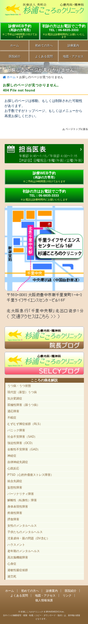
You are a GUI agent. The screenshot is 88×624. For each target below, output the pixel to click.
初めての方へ (44, 45)
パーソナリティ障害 (20, 494)
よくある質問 (44, 56)
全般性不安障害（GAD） (23, 449)
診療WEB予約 (19, 31)
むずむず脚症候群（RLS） (24, 424)
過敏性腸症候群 (17, 570)
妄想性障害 (14, 487)
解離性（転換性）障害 (22, 500)
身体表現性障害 (17, 506)
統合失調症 (14, 481)
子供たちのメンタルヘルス (25, 532)
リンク (67, 595)
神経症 (11, 455)
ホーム (14, 45)
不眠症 (11, 417)
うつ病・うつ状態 (19, 385)
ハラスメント (16, 544)
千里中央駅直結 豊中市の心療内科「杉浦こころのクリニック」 (44, 11)
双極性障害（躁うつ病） (23, 405)
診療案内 (52, 590)
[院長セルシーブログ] (44, 373)
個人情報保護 (44, 600)
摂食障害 (13, 519)
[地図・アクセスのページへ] (44, 318)
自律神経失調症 (17, 462)
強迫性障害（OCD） (20, 443)
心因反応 (13, 468)
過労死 (11, 576)
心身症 (11, 563)
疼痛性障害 (14, 513)
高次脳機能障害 (17, 557)
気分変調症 (14, 398)
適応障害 (13, 411)
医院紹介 (15, 56)
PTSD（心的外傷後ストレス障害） (30, 474)
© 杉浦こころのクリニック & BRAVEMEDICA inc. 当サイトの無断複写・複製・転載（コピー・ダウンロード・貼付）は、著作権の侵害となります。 (41, 615)
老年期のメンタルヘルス (23, 551)
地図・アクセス (45, 595)
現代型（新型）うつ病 (22, 392)
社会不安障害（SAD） (22, 436)
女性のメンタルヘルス (22, 525)
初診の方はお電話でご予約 (44, 195)
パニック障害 (16, 430)
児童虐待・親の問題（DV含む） (28, 538)
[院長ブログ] (44, 348)
